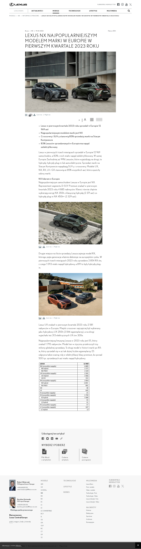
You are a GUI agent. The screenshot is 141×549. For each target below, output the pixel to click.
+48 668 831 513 (22, 487)
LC (41, 508)
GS (42, 520)
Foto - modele (90, 487)
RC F (42, 514)
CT (42, 531)
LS (41, 505)
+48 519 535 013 (22, 505)
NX (32, 31)
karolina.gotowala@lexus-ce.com (27, 507)
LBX (42, 484)
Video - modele (90, 490)
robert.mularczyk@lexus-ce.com (26, 489)
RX (42, 496)
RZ (42, 499)
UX (42, 487)
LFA (42, 522)
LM (42, 534)
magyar (16, 521)
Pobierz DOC (112, 31)
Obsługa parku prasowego (21, 510)
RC (42, 528)
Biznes (27, 31)
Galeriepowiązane (86, 458)
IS (41, 517)
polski (11, 521)
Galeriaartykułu (65, 458)
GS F (42, 525)
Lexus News (89, 484)
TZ (41, 537)
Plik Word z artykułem (46, 458)
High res (48, 115)
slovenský (28, 521)
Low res (39, 115)
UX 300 (44, 490)
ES (41, 502)
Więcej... (19, 545)
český (22, 521)
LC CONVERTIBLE (46, 511)
